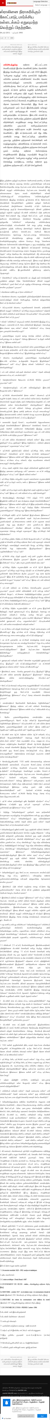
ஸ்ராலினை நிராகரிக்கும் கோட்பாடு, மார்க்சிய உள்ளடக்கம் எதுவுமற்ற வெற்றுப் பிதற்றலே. (20, 19)
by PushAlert (7, 1418)
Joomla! (5, 1393)
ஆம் (42, 1416)
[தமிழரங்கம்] (12, 3)
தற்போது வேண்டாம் (26, 1416)
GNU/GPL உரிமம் (12, 1393)
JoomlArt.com (22, 1390)
